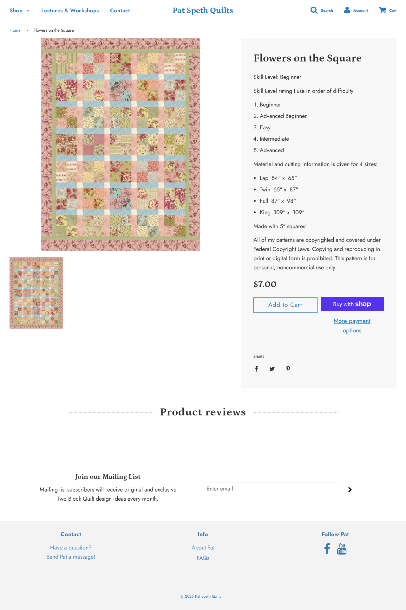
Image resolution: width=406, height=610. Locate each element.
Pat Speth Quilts (203, 10)
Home (15, 30)
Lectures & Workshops (70, 10)
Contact (120, 10)
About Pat (203, 547)
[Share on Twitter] (272, 368)
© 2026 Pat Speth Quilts (200, 596)
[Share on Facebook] (258, 368)
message (83, 557)
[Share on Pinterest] (288, 368)
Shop (17, 10)
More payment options (352, 326)
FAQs (203, 558)
